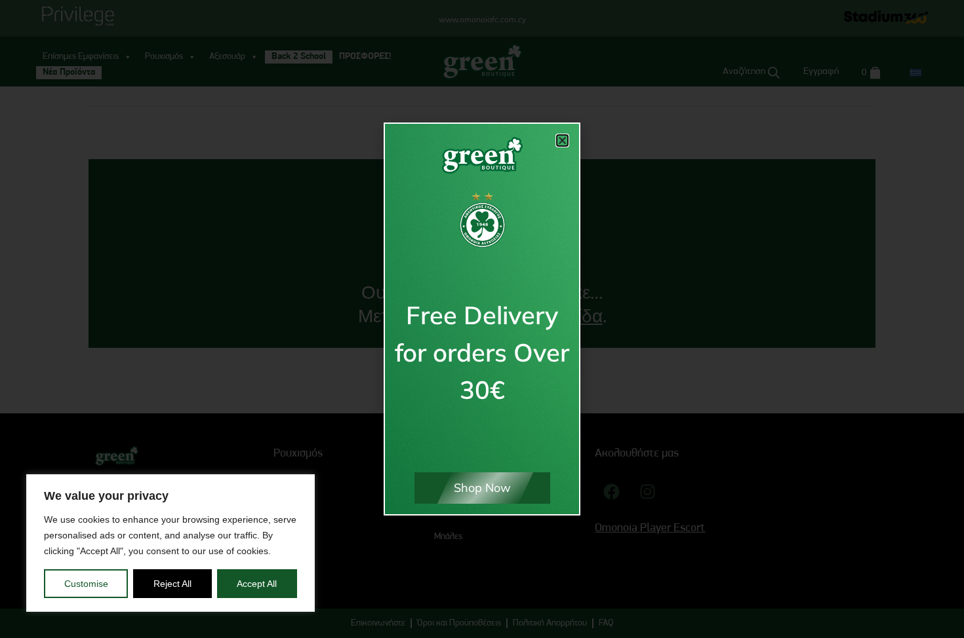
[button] (562, 140)
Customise (86, 583)
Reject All (172, 583)
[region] (170, 543)
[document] (482, 319)
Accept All (257, 583)
